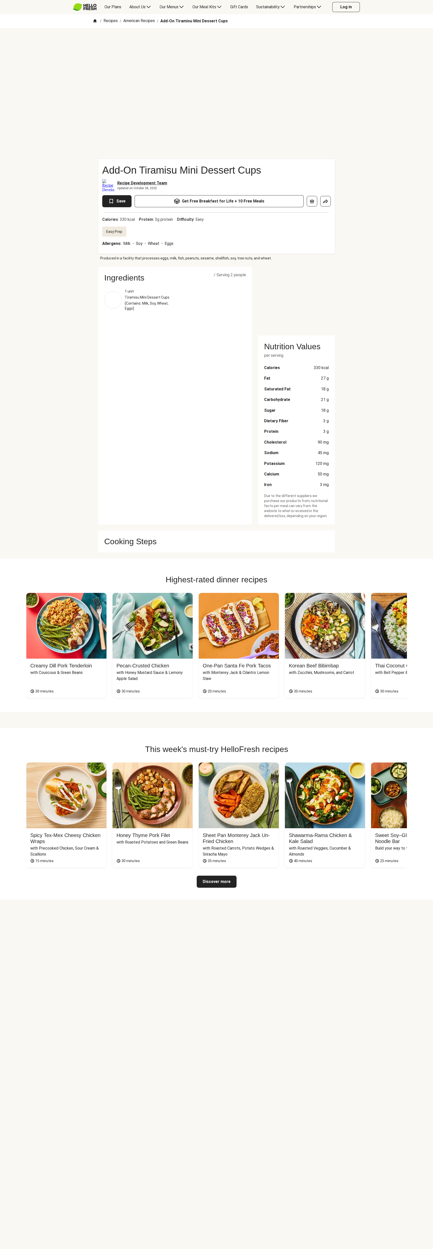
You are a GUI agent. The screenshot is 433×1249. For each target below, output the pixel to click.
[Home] (95, 21)
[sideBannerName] (296, 298)
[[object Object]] (312, 201)
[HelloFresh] (84, 7)
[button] (175, 278)
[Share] (325, 201)
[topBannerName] (216, 42)
